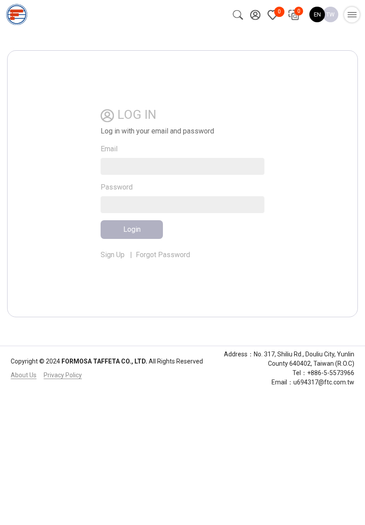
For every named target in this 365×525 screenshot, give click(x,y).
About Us (23, 375)
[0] (273, 14)
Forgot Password (163, 254)
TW (330, 14)
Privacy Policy (63, 375)
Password (117, 187)
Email (109, 149)
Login (132, 229)
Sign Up (113, 254)
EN (317, 14)
